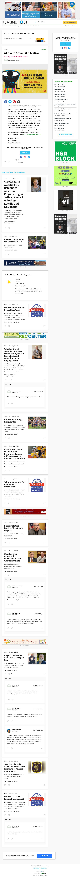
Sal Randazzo (16, 391)
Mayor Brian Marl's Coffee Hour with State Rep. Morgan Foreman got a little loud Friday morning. (14, 665)
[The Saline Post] (14, 22)
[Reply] (9, 161)
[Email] (18, 101)
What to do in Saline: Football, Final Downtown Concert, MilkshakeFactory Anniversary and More (14, 454)
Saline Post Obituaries (10, 221)
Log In (74, 26)
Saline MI (43, 49)
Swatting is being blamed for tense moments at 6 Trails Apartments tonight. (13, 776)
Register (67, 26)
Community (16, 26)
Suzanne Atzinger (17, 586)
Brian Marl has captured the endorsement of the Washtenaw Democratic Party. (13, 566)
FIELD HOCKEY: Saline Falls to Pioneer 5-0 (14, 240)
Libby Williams (16, 729)
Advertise (29, 26)
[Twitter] (10, 101)
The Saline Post (8, 223)
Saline (5, 178)
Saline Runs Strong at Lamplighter (14, 420)
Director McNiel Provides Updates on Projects (13, 528)
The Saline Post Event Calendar (63, 81)
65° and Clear (41, 22)
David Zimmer (16, 613)
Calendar (8, 26)
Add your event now (65, 134)
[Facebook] (5, 101)
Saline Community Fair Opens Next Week (14, 309)
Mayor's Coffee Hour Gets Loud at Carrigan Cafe (14, 657)
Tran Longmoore (8, 250)
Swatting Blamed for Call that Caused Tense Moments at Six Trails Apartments (14, 767)
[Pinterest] (14, 101)
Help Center (43, 868)
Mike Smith (15, 685)
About (35, 26)
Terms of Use (36, 875)
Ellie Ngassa (11, 60)
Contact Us (36, 868)
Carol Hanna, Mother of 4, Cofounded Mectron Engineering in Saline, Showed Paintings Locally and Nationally (13, 194)
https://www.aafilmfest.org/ (32, 134)
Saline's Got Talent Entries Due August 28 (14, 798)
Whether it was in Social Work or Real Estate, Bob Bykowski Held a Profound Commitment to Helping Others (14, 355)
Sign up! (25, 152)
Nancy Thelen (8, 322)
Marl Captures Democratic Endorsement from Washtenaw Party (12, 557)
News (3, 26)
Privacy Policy (43, 875)
